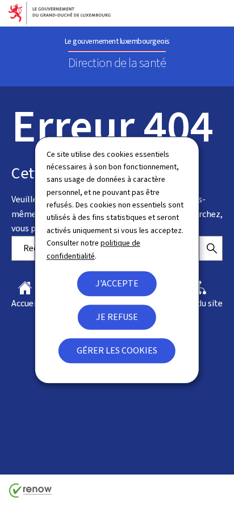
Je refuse (117, 317)
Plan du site (200, 303)
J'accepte (117, 283)
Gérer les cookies (117, 350)
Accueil (25, 303)
